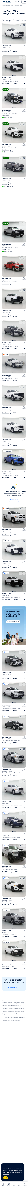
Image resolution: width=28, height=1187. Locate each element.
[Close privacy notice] (22, 1165)
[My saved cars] (19, 1)
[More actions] (24, 51)
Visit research (14, 500)
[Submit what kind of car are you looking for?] (24, 5)
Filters (7, 21)
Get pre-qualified (12, 622)
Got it (5, 1177)
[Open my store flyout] (16, 1)
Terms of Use (6, 1174)
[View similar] (20, 25)
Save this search (12, 987)
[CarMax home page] (6, 2)
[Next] (24, 33)
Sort (25, 21)
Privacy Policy (8, 1172)
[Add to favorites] (24, 25)
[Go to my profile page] (24, 1)
